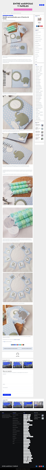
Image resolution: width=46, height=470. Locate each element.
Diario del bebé (37, 43)
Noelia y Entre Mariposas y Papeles (24, 9)
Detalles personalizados (26, 433)
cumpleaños (41, 73)
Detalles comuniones (38, 79)
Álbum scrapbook (29, 461)
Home (15, 9)
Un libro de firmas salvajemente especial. (38, 138)
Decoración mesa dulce (26, 423)
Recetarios (36, 54)
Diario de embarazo (38, 89)
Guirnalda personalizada (38, 92)
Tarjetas (36, 57)
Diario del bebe (31, 436)
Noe (5, 20)
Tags (31, 9)
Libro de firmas (11, 15)
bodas (40, 69)
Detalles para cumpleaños (38, 39)
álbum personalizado (38, 119)
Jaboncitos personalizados (7, 363)
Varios (36, 59)
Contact (18, 9)
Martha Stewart (37, 110)
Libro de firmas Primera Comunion (38, 108)
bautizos (29, 416)
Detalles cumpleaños (38, 82)
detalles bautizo (37, 76)
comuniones (37, 73)
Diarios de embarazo (38, 45)
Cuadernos (14, 416)
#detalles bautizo (13, 20)
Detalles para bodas (37, 37)
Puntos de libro (37, 52)
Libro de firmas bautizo (38, 102)
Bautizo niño (25, 416)
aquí (4, 341)
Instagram (18, 339)
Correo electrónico (5, 387)
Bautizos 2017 (37, 69)
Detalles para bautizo (5, 15)
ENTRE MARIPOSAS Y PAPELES (10, 466)
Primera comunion (38, 113)
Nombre (4, 384)
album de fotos (37, 66)
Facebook (15, 339)
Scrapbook (37, 116)
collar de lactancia (38, 72)
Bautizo (41, 66)
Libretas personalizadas (38, 98)
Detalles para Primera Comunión (27, 362)
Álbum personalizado (16, 362)
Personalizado (25, 458)
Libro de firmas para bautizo (39, 105)
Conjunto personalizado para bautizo (38, 128)
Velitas (15, 365)
